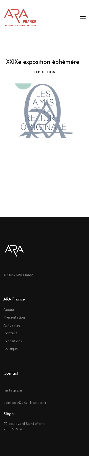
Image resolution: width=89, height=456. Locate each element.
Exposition (44, 72)
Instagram (12, 390)
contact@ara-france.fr (25, 402)
